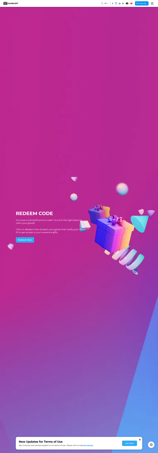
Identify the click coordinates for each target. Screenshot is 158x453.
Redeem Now (25, 240)
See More (130, 443)
